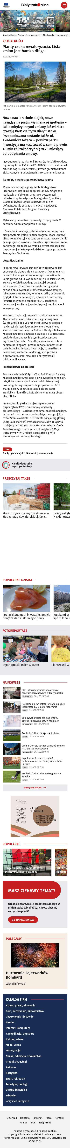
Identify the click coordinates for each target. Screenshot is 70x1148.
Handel (10, 1022)
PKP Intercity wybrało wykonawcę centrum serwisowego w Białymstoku (42, 691)
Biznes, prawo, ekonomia (20, 1005)
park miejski (17, 453)
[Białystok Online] (35, 5)
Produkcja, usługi (16, 1061)
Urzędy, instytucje (16, 1089)
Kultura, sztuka (15, 1039)
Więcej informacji (16, 983)
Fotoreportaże (15, 630)
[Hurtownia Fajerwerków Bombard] (35, 955)
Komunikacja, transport (20, 1033)
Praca (49, 1117)
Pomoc (23, 1122)
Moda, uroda (13, 1044)
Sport (25, 710)
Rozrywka (11, 1073)
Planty (6, 453)
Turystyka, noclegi (17, 1084)
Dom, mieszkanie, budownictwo (25, 1011)
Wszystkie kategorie (17, 1101)
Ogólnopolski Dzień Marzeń (21, 665)
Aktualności (36, 35)
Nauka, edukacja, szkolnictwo (23, 1056)
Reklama (11, 1067)
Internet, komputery (18, 1028)
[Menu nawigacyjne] (64, 5)
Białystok (31, 453)
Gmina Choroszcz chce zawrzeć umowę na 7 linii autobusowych (43, 747)
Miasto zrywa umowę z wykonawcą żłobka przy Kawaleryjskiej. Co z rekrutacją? (26, 515)
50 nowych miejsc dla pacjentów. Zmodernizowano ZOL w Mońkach (40, 719)
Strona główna (9, 35)
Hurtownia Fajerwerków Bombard (27, 975)
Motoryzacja (13, 1050)
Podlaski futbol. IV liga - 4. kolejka (40, 733)
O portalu (12, 1117)
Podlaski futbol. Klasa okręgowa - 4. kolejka (42, 775)
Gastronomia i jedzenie (20, 1016)
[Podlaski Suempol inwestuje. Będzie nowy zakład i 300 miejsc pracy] (26, 598)
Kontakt (59, 1117)
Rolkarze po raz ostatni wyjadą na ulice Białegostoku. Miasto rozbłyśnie (43, 705)
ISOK (32, 1122)
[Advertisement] (35, 548)
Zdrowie (11, 1095)
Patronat (37, 1117)
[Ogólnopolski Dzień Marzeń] (25, 649)
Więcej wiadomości (33, 788)
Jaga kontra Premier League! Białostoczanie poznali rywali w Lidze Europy (42, 761)
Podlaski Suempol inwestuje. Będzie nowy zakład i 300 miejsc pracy (26, 616)
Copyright (13, 1134)
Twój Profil (45, 1122)
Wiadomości (23, 35)
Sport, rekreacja (15, 1078)
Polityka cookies (47, 1131)
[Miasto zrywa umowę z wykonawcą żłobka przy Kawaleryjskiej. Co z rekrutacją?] (26, 496)
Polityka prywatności (25, 1131)
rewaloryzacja (45, 453)
